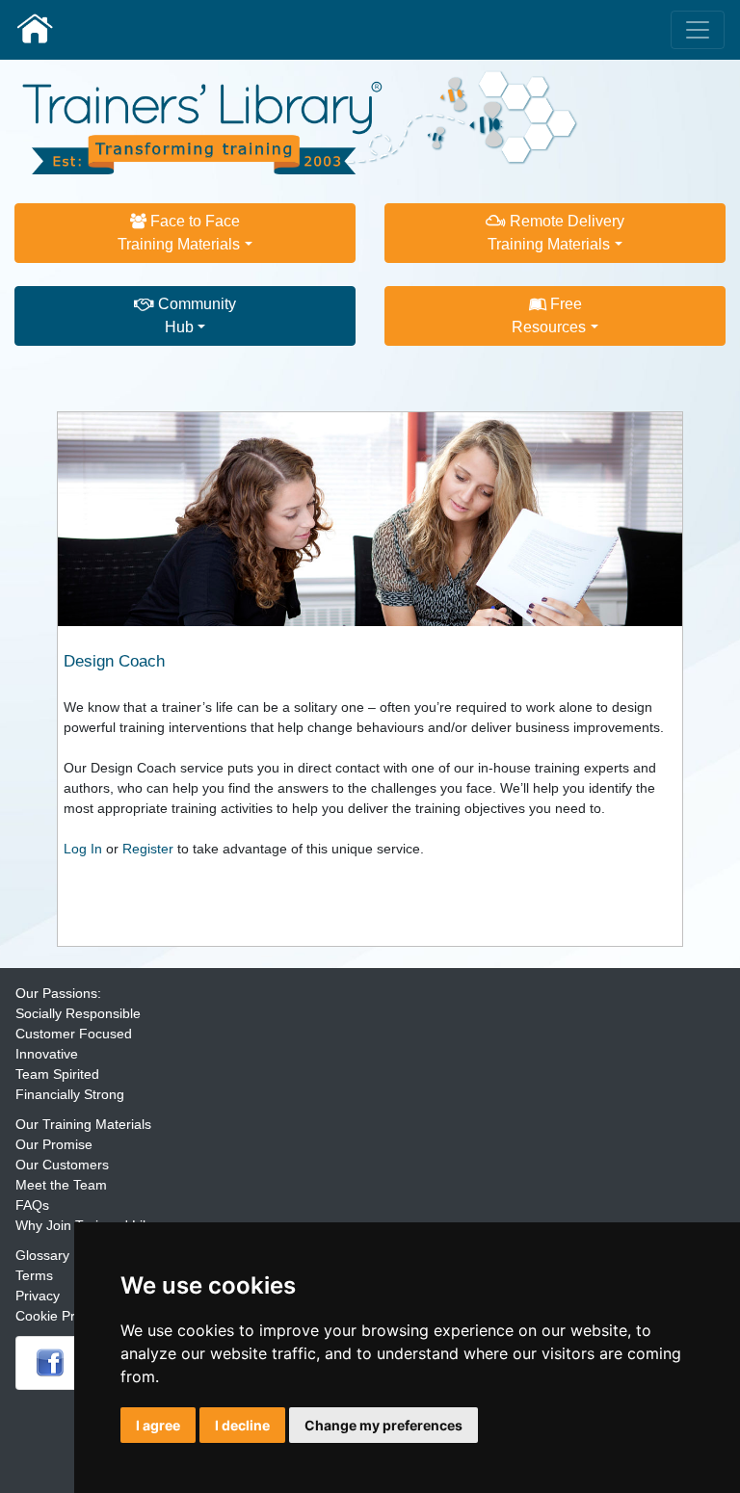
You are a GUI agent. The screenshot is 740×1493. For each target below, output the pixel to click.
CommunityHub (195, 315)
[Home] (301, 121)
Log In (83, 848)
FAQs (32, 1205)
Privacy (37, 1295)
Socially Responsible (78, 1013)
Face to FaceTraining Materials (179, 232)
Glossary (42, 1255)
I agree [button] (158, 1425)
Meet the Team (61, 1184)
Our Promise (53, 1144)
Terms (34, 1275)
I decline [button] (242, 1425)
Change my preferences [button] (383, 1425)
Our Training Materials (83, 1124)
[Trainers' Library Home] (34, 30)
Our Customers (62, 1164)
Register (147, 848)
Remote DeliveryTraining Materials (556, 232)
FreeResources (549, 315)
